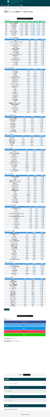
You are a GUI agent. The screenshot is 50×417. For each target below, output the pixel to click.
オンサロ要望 (7, 5)
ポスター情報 (19, 5)
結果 (2, 5)
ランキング (13, 5)
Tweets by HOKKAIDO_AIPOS (10, 409)
